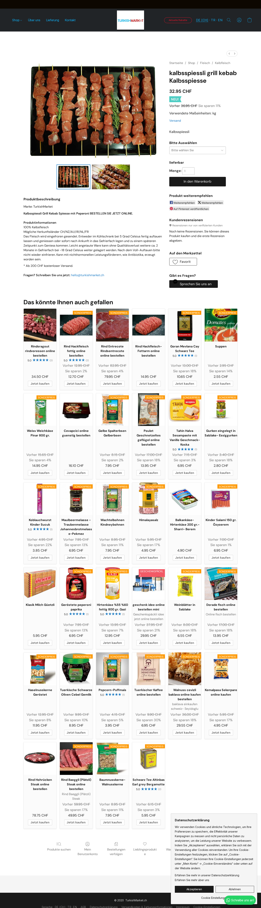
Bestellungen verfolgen (116, 851)
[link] (214, 896)
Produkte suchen (59, 849)
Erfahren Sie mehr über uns (192, 880)
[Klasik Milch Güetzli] (40, 583)
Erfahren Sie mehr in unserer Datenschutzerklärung (207, 875)
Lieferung (52, 20)
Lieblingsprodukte (145, 851)
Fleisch (205, 63)
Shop (16, 20)
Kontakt (70, 20)
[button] (130, 20)
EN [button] (220, 20)
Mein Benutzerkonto (88, 851)
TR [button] (213, 20)
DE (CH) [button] (202, 20)
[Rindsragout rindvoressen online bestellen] (40, 325)
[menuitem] (229, 53)
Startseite (176, 63)
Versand (175, 121)
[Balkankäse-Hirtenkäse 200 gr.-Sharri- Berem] (184, 498)
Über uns (34, 20)
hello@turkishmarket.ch (87, 275)
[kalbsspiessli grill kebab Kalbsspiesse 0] (73, 176)
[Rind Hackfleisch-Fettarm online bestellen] (148, 325)
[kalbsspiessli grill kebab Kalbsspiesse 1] (111, 176)
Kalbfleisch (222, 63)
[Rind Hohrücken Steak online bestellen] (40, 758)
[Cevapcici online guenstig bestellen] (76, 409)
